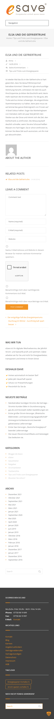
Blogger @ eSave (15, 454)
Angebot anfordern (13, 647)
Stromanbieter (14, 467)
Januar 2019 (13, 532)
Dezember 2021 (15, 494)
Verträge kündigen (13, 654)
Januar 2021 (13, 511)
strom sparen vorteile (18, 687)
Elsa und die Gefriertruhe (24, 179)
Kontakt (16, 619)
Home (9, 38)
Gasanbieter (13, 460)
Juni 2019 (12, 528)
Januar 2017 (13, 553)
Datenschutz (10, 657)
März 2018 (12, 539)
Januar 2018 (13, 546)
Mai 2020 (12, 518)
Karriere (8, 643)
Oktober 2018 (14, 535)
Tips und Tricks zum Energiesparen (28, 38)
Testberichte (13, 471)
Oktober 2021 (14, 498)
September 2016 (15, 559)
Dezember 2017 (15, 549)
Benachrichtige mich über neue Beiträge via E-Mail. (26, 301)
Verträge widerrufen (14, 650)
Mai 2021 (12, 504)
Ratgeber (12, 464)
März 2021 (12, 508)
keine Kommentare (17, 67)
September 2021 (15, 501)
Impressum (10, 660)
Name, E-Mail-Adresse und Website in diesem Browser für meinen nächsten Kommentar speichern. (24, 253)
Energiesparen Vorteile (19, 682)
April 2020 (12, 522)
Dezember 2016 (15, 556)
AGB (7, 664)
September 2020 (15, 515)
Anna (11, 60)
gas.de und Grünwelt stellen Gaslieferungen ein (28, 410)
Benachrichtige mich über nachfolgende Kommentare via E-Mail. (22, 292)
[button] (49, 714)
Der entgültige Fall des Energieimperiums (25, 317)
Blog (7, 640)
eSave (10, 457)
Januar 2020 (13, 525)
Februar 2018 (14, 542)
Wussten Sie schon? (16, 478)
